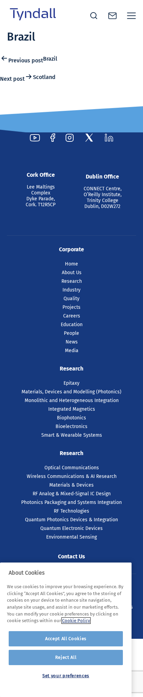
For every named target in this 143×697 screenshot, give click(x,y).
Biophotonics (71, 418)
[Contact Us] (112, 15)
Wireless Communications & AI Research (72, 476)
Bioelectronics (71, 426)
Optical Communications (71, 468)
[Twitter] (89, 137)
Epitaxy (71, 383)
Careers (71, 316)
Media (71, 351)
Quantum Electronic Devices (71, 528)
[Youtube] (35, 137)
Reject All (66, 657)
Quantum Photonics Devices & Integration (71, 520)
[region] (66, 630)
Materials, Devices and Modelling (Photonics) (71, 392)
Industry (71, 290)
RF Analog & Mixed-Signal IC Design (72, 494)
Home (71, 264)
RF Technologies (71, 511)
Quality (71, 299)
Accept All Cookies (65, 638)
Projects (71, 307)
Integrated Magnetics (71, 409)
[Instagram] (70, 137)
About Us (72, 273)
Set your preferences (65, 675)
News (72, 342)
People (71, 333)
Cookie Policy (76, 620)
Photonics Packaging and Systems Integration (71, 502)
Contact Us (71, 556)
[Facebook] (52, 137)
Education (72, 325)
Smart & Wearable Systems (71, 435)
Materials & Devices (71, 485)
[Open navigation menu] (131, 15)
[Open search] (94, 15)
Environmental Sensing (71, 537)
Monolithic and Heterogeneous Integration (72, 400)
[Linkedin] (109, 137)
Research (71, 281)
